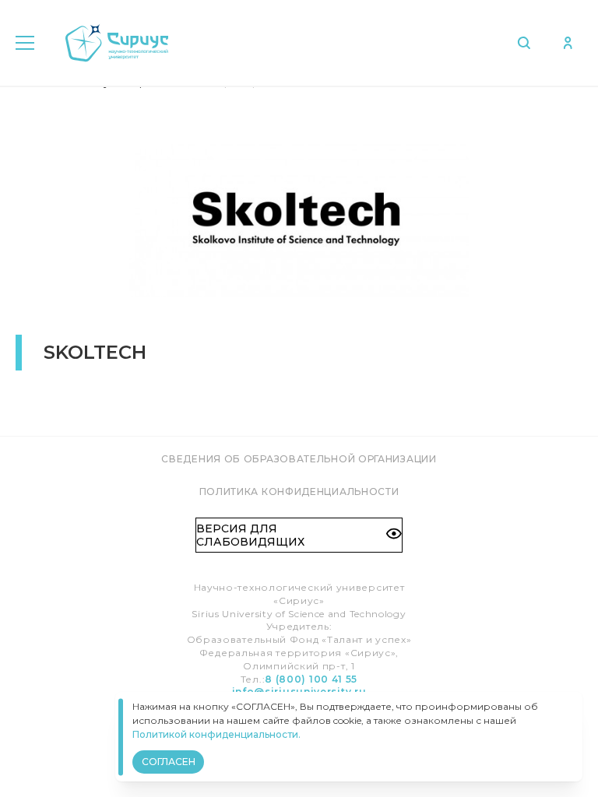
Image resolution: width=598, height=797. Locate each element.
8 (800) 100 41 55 (311, 679)
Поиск (527, 43)
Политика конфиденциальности (299, 491)
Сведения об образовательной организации (298, 459)
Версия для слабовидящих (250, 534)
